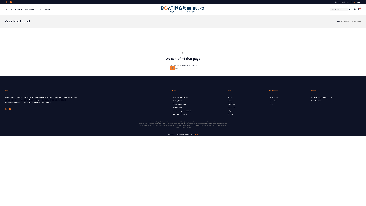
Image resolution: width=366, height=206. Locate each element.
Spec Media (195, 134)
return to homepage (189, 65)
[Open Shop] (11, 9)
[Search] (172, 68)
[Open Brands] (21, 9)
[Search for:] (183, 68)
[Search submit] (350, 9)
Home (338, 21)
